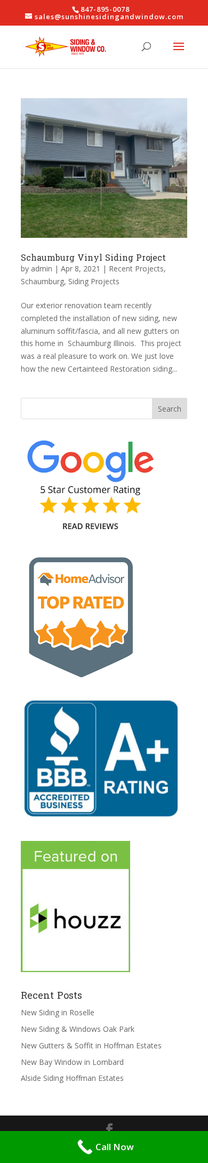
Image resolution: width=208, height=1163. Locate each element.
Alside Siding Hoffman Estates (72, 1078)
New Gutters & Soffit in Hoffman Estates (91, 1045)
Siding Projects (93, 281)
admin (41, 268)
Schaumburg (42, 281)
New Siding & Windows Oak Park (77, 1029)
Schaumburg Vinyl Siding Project (93, 258)
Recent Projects (136, 268)
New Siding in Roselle (57, 1012)
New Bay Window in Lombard (72, 1062)
